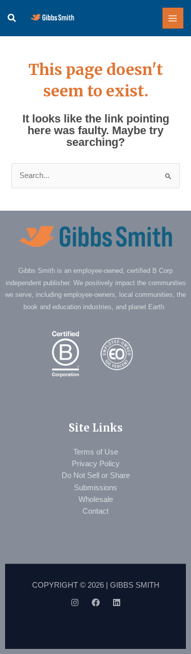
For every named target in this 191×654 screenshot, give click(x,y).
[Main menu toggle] (173, 18)
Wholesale (95, 499)
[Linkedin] (117, 602)
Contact (95, 511)
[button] (12, 18)
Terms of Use (95, 452)
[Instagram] (75, 602)
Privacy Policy (96, 464)
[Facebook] (96, 602)
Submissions (95, 488)
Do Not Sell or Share (96, 475)
